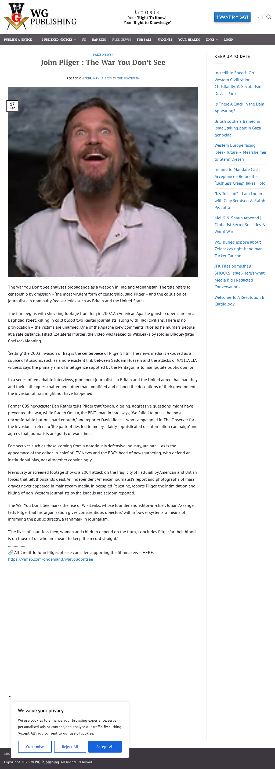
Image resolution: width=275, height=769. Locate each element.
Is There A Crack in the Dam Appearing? (239, 107)
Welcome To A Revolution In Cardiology (240, 300)
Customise (35, 746)
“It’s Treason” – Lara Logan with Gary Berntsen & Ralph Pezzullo (240, 200)
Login (229, 39)
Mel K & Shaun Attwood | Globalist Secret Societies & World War (240, 224)
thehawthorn (128, 78)
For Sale (144, 39)
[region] (70, 730)
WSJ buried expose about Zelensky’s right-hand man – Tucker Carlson (240, 248)
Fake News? (121, 39)
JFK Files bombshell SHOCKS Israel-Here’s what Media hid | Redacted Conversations (240, 276)
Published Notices (57, 39)
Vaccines (165, 39)
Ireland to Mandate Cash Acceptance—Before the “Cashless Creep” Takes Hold (240, 176)
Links (210, 39)
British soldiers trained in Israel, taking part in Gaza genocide (238, 128)
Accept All (105, 746)
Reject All (70, 746)
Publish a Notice (18, 39)
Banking (99, 39)
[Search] (268, 17)
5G (84, 39)
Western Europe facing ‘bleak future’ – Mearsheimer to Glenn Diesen (240, 151)
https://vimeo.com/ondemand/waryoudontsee (50, 559)
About (9, 754)
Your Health (189, 39)
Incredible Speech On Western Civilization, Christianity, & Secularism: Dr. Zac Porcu (238, 83)
